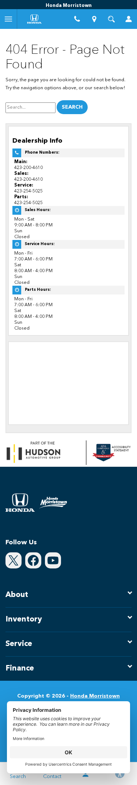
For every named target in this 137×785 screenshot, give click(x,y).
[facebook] (33, 560)
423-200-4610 (28, 167)
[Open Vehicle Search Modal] (111, 19)
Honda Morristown (95, 696)
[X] (13, 560)
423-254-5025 (28, 191)
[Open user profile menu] (128, 19)
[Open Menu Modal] (8, 19)
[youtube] (53, 560)
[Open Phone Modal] (77, 19)
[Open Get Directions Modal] (94, 19)
